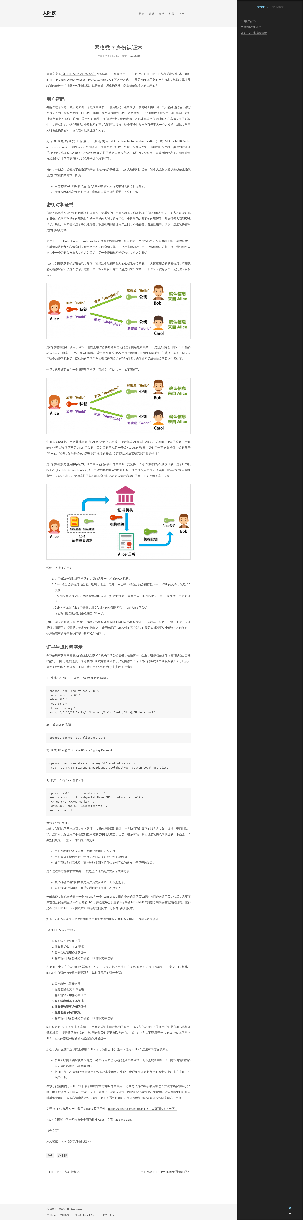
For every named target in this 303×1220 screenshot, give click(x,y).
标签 (171, 13)
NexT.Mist (90, 1215)
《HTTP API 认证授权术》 (78, 73)
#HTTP (62, 1155)
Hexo (53, 1215)
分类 (151, 13)
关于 (181, 13)
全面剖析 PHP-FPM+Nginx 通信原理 (164, 1171)
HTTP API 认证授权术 (65, 1171)
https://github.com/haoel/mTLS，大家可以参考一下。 (142, 1108)
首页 (141, 13)
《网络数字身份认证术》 (77, 1141)
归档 (161, 13)
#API (50, 1155)
